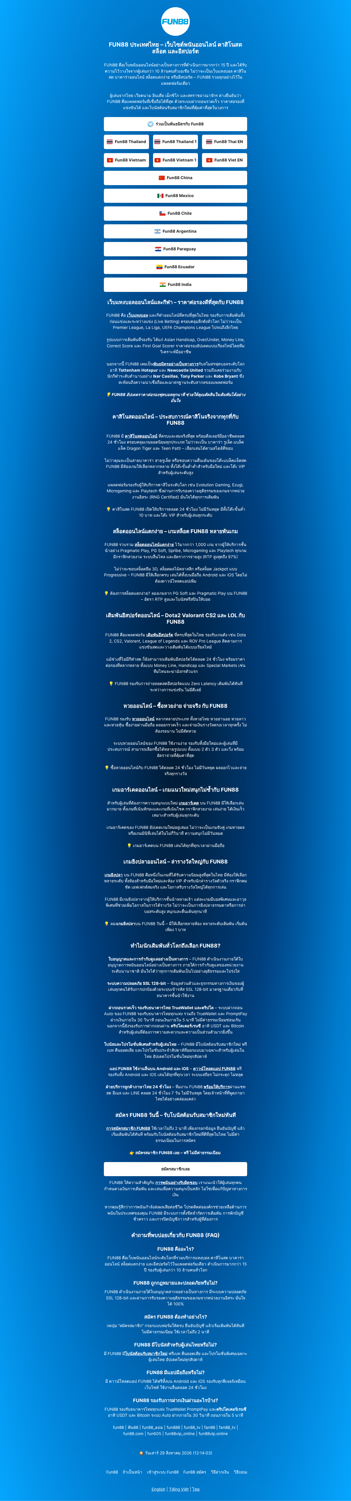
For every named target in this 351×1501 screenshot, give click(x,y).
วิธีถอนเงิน (243, 1472)
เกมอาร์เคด (189, 803)
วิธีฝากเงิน (220, 1472)
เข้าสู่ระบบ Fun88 (163, 1472)
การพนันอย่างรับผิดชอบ (176, 1182)
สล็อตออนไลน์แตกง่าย (154, 544)
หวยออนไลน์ (143, 719)
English (158, 1489)
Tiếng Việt (179, 1489)
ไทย (196, 1489)
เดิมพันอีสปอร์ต (159, 635)
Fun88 (112, 1472)
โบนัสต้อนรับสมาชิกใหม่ (146, 1353)
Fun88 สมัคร (194, 1472)
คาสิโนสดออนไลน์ (141, 436)
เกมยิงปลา (114, 875)
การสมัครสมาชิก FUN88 (128, 1128)
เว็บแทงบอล (137, 315)
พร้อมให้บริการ (217, 1086)
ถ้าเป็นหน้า (132, 1472)
